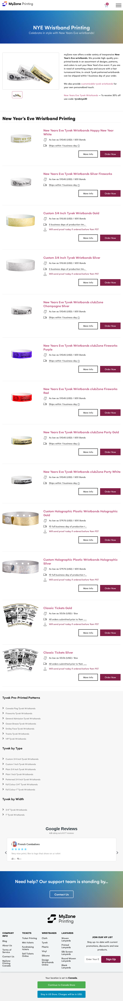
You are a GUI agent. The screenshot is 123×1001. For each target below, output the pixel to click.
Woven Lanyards (66, 939)
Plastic (45, 946)
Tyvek (45, 942)
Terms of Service (6, 950)
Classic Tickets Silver (58, 652)
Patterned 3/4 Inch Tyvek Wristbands (23, 779)
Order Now (110, 154)
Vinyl (44, 951)
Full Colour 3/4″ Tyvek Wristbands (22, 784)
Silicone (46, 955)
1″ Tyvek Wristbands (15, 814)
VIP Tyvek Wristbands (16, 738)
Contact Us (61, 894)
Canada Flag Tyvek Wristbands (20, 708)
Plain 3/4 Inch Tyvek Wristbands (21, 769)
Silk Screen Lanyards (67, 952)
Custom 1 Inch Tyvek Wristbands (21, 764)
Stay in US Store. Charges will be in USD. (61, 994)
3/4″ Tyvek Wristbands (16, 809)
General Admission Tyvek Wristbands (23, 718)
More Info (88, 154)
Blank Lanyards (66, 966)
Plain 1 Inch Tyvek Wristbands (19, 774)
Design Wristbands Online (48, 962)
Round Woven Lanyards (69, 959)
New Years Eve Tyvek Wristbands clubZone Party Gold (81, 432)
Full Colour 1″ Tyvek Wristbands (20, 789)
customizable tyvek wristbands (97, 83)
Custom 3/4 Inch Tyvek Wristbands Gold (71, 213)
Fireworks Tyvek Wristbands (19, 713)
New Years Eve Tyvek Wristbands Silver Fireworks (77, 173)
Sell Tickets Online (28, 954)
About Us (7, 945)
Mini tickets (28, 942)
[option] (31, 71)
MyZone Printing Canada (6, 963)
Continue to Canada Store (61, 984)
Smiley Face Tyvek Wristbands (20, 728)
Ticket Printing (29, 938)
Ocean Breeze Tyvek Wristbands (21, 723)
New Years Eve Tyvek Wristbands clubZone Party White (81, 471)
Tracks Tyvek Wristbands (17, 733)
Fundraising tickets (28, 948)
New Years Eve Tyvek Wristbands (81, 95)
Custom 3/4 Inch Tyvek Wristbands (22, 759)
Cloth (44, 938)
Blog (4, 940)
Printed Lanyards (66, 946)
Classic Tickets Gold (57, 608)
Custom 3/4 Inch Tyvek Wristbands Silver (71, 257)
